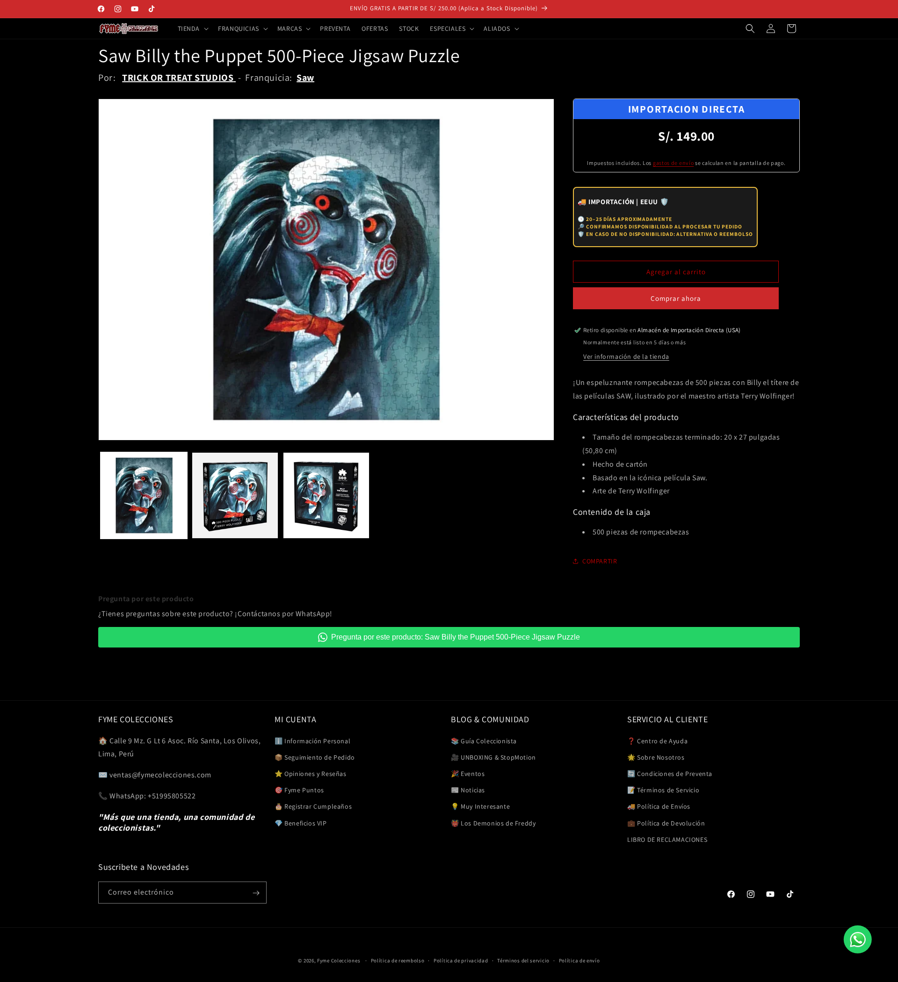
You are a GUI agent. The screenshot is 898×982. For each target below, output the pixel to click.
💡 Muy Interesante (480, 806)
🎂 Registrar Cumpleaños (313, 806)
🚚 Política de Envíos (658, 806)
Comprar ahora (676, 298)
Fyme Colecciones (338, 960)
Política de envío (579, 960)
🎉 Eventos (468, 773)
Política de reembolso (398, 960)
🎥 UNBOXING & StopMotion (493, 757)
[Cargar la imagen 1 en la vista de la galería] (144, 495)
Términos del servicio (523, 960)
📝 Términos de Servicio (663, 789)
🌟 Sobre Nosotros (656, 757)
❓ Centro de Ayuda (657, 740)
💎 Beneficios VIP (301, 822)
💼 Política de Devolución (666, 822)
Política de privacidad (461, 960)
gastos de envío (673, 162)
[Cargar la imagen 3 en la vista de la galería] (326, 495)
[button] (192, 28)
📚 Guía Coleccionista (484, 740)
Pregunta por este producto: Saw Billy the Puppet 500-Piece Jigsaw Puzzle (455, 637)
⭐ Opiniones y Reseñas (311, 773)
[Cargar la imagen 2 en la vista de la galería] (235, 495)
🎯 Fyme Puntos (299, 789)
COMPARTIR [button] (599, 561)
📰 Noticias (468, 789)
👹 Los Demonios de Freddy (493, 822)
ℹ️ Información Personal (312, 740)
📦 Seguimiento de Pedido (315, 757)
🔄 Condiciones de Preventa (669, 773)
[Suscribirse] (256, 893)
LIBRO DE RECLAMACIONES (667, 839)
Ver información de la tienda (626, 356)
